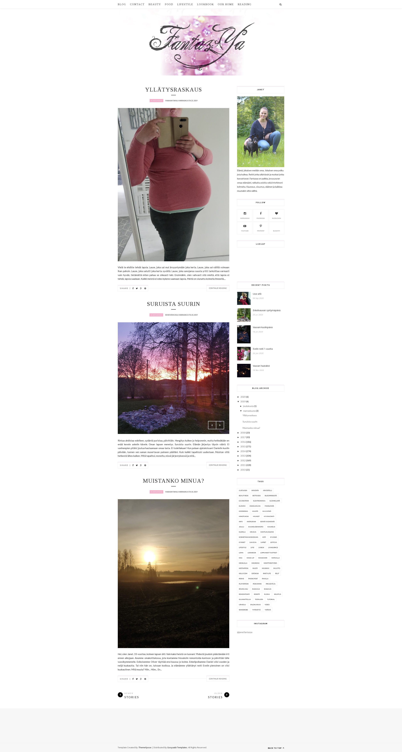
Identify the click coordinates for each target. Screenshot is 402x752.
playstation (244, 584)
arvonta (255, 490)
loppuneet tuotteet (268, 553)
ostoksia (255, 573)
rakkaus (256, 589)
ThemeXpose (145, 747)
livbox (261, 547)
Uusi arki (257, 293)
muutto (276, 568)
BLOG (122, 4)
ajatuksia (156, 101)
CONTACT (137, 4)
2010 (243, 469)
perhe (241, 579)
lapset (263, 542)
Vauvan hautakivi (261, 365)
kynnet (242, 542)
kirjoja (253, 532)
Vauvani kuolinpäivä (263, 327)
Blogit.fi (276, 231)
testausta (259, 599)
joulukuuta (248, 406)
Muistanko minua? (173, 481)
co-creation (244, 501)
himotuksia (244, 516)
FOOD (169, 4)
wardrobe (243, 610)
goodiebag (243, 511)
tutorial (271, 599)
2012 (243, 460)
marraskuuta (249, 410)
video (267, 604)
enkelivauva (255, 506)
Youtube (245, 231)
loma (241, 553)
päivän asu (243, 589)
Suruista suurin (173, 304)
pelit (277, 573)
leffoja (273, 542)
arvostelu (267, 490)
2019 (243, 401)
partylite (267, 573)
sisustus (277, 594)
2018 (243, 432)
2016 (243, 442)
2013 (243, 455)
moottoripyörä (270, 563)
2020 (243, 396)
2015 (243, 446)
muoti (255, 568)
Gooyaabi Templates (177, 747)
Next (220, 425)
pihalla (265, 579)
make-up (250, 558)
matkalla (276, 558)
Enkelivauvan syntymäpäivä (266, 310)
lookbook (252, 553)
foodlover (269, 506)
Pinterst (260, 231)
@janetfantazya (244, 632)
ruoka (267, 594)
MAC (240, 558)
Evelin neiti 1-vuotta (263, 348)
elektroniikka (259, 501)
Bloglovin (276, 218)
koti (264, 537)
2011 (243, 465)
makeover (262, 558)
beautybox (243, 496)
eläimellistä (275, 501)
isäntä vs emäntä (267, 521)
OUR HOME (226, 4)
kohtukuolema (267, 532)
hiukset (256, 516)
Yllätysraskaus (173, 89)
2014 (243, 451)
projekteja (270, 584)
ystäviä (268, 610)
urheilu (242, 604)
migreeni (255, 563)
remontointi (244, 594)
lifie (252, 547)
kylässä (273, 537)
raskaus (267, 589)
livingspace (273, 547)
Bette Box (257, 496)
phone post (253, 579)
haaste (255, 511)
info (241, 521)
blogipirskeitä (271, 496)
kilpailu (242, 532)
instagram (251, 521)
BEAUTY (155, 4)
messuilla (243, 563)
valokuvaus (255, 604)
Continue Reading (218, 288)
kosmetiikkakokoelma (248, 537)
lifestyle (242, 547)
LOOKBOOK (205, 4)
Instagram (244, 218)
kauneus (271, 527)
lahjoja (253, 542)
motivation (243, 568)
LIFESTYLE (185, 4)
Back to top (275, 748)
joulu (241, 527)
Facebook (261, 218)
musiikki (265, 568)
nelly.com (243, 573)
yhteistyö (256, 610)
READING (245, 4)
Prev (212, 425)
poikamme (257, 584)
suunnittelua (245, 599)
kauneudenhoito (255, 527)
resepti (257, 594)
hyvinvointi (269, 516)
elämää (242, 506)
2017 (243, 437)
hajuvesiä (266, 511)
